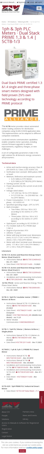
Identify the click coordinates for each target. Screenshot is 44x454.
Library (25, 419)
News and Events (30, 415)
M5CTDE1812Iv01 (13, 358)
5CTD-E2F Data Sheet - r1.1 (27, 391)
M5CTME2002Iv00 (14, 362)
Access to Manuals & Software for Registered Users (9, 2)
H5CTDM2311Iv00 (24, 377)
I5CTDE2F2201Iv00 (25, 372)
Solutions (5, 419)
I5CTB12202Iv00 (15, 279)
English (39, 2)
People (5, 415)
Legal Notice (7, 436)
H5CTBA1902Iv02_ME (22, 315)
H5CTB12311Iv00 (23, 342)
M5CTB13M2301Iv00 (22, 305)
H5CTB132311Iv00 (24, 264)
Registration (22, 2)
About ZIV (6, 412)
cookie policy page (34, 447)
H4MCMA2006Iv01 (27, 322)
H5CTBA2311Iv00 (24, 310)
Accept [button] (22, 451)
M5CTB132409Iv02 (33, 259)
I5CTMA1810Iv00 (21, 367)
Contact (31, 2)
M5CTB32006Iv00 (32, 287)
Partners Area (28, 412)
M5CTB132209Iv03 (33, 272)
